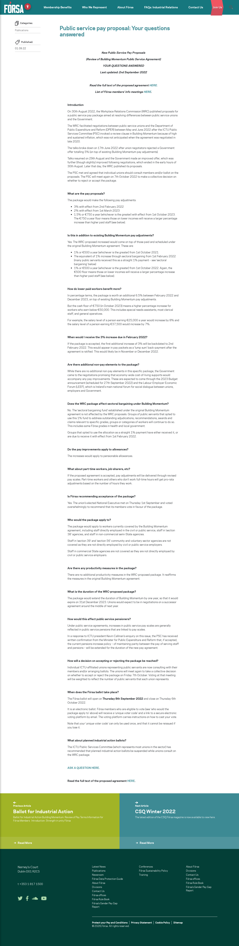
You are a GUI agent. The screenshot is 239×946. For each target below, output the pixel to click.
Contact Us (195, 7)
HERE (147, 92)
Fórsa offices (99, 895)
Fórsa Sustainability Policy (153, 870)
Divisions (97, 887)
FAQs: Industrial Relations (161, 7)
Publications (21, 30)
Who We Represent (94, 7)
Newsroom (98, 875)
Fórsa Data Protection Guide (107, 879)
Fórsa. (105, 926)
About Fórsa (125, 7)
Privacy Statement (141, 922)
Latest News (99, 866)
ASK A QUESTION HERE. (83, 768)
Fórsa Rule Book (100, 899)
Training (143, 875)
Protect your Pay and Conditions (110, 922)
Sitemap (178, 922)
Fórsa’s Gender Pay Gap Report (104, 905)
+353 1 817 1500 (31, 884)
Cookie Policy (162, 922)
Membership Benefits (58, 7)
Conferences (146, 866)
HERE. (153, 85)
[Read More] (127, 847)
